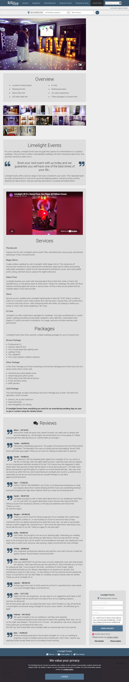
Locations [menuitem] (97, 3)
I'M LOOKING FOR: (36, 12)
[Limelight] (11, 110)
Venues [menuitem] (25, 3)
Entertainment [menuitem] (50, 3)
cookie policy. (68, 669)
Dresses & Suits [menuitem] (82, 3)
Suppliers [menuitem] (36, 3)
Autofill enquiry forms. (102, 634)
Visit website (99, 641)
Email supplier (65, 654)
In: (68, 12)
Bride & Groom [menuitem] (65, 3)
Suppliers (114, 8)
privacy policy (112, 637)
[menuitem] (14, 2)
